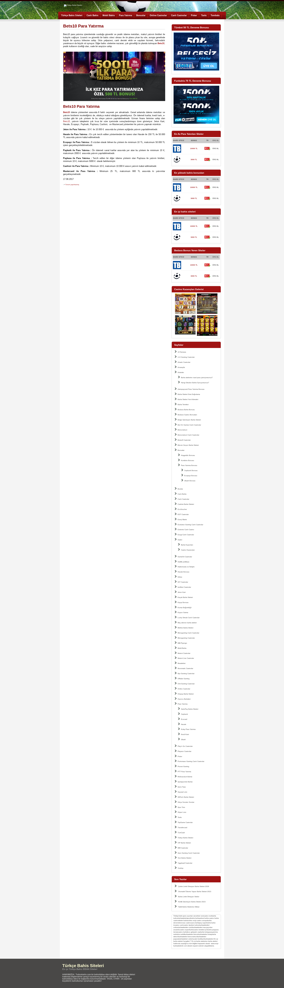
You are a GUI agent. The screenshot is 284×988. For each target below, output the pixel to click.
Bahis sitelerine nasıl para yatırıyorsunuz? (197, 377)
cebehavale (192, 939)
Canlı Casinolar (179, 15)
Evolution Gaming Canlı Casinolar (190, 525)
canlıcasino (184, 925)
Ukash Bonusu (189, 481)
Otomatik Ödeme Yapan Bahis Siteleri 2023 (194, 891)
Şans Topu (182, 787)
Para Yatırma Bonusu (189, 465)
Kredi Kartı (185, 734)
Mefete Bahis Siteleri (185, 628)
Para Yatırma (125, 15)
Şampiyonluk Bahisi (185, 782)
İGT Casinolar (183, 582)
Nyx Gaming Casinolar (186, 673)
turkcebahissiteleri (180, 918)
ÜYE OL (216, 148)
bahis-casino (209, 918)
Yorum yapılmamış (72, 184)
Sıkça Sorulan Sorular (186, 802)
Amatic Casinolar (184, 362)
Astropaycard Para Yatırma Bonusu (191, 389)
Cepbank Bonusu (191, 470)
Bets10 (66, 121)
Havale (183, 724)
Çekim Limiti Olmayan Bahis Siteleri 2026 (193, 886)
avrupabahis (207, 920)
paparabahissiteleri (180, 939)
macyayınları (208, 927)
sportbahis (191, 918)
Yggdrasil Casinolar (185, 863)
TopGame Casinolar (185, 822)
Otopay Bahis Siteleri (186, 694)
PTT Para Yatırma (184, 771)
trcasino (176, 925)
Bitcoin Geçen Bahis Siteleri (188, 445)
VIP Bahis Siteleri (184, 843)
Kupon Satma (183, 612)
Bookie (180, 489)
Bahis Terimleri (183, 404)
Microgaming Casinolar (186, 638)
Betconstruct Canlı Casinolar (188, 435)
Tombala (215, 15)
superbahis (206, 923)
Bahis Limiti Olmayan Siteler (188, 897)
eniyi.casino (197, 920)
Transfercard (182, 827)
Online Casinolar (158, 15)
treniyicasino (178, 932)
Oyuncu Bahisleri (184, 699)
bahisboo (186, 932)
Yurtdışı (180, 868)
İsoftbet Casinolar (184, 587)
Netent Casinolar (184, 653)
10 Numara (182, 352)
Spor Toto (181, 807)
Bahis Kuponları (187, 545)
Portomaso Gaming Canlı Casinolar (191, 761)
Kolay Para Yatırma (188, 729)
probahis (208, 930)
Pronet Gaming (183, 766)
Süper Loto (182, 812)
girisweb (194, 932)
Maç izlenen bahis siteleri (187, 623)
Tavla (203, 15)
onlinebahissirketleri (180, 927)
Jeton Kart (182, 592)
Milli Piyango (182, 643)
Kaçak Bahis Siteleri (185, 597)
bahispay (198, 923)
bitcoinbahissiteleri (200, 934)
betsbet (202, 930)
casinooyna (190, 923)
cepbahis (200, 932)
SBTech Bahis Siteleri (186, 797)
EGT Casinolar (183, 514)
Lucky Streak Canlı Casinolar (189, 617)
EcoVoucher (182, 509)
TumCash (181, 833)
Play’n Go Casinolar (185, 746)
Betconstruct (182, 430)
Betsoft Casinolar (184, 440)
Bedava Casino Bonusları (187, 415)
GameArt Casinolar (185, 557)
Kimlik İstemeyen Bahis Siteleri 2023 (192, 902)
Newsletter (182, 663)
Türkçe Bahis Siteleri (71, 15)
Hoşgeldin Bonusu (188, 455)
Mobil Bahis (109, 15)
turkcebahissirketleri (202, 925)
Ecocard (184, 719)
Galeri (180, 540)
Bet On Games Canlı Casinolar (189, 425)
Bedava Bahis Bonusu (186, 410)
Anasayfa (181, 367)
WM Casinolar (183, 848)
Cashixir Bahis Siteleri (186, 504)
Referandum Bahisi (185, 777)
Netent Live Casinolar (186, 658)
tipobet (191, 925)
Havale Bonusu (183, 572)
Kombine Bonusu (187, 460)
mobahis (176, 934)
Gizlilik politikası (183, 562)
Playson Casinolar (184, 751)
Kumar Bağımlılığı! (185, 607)
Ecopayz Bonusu (190, 475)
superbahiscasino (191, 930)
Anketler (181, 372)
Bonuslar (140, 15)
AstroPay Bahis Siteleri (189, 709)
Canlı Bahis (92, 15)
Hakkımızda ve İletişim (186, 567)
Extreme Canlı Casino (186, 529)
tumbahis (212, 916)
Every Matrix (182, 519)
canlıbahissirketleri (195, 927)
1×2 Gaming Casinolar (186, 357)
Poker (194, 15)
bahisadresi (199, 918)
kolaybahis (212, 934)
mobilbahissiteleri (186, 934)
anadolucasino (179, 930)
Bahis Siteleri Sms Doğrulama (189, 394)
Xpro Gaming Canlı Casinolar (189, 853)
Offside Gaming (183, 679)
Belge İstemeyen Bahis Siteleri (189, 420)
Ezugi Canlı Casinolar (186, 535)
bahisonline (188, 920)
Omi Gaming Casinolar (186, 684)
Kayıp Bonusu (183, 602)
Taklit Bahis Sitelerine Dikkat (188, 907)
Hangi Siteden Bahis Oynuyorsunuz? (195, 383)
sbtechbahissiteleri (180, 936)
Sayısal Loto (182, 792)
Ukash (183, 739)
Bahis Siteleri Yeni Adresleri (188, 399)
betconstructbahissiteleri (197, 936)
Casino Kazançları (188, 550)
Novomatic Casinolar (185, 668)
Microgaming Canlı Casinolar (188, 633)
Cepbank (184, 714)
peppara (215, 930)
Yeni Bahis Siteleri (184, 858)
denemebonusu (179, 923)
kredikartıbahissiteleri (205, 939)
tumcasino (205, 916)
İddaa (180, 577)
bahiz (213, 923)
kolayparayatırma (211, 932)
